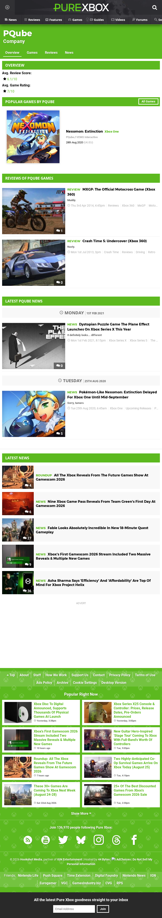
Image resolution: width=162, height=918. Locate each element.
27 (29, 538)
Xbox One (116, 408)
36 (29, 591)
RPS (120, 883)
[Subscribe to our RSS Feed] (28, 841)
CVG (108, 883)
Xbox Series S (138, 340)
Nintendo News (134, 876)
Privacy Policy (119, 675)
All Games (148, 101)
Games (32, 53)
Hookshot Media (31, 859)
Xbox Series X (118, 340)
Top (12, 675)
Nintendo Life (28, 876)
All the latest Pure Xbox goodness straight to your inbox (81, 900)
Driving (140, 252)
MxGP (142, 205)
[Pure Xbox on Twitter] (63, 841)
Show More (80, 814)
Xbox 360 (128, 205)
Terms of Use (145, 675)
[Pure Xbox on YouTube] (45, 841)
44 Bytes (104, 859)
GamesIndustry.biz (86, 883)
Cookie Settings (85, 683)
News (69, 53)
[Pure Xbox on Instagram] (99, 841)
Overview (12, 53)
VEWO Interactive (87, 137)
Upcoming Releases (138, 408)
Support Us (80, 675)
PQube (17, 33)
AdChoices (123, 859)
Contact (99, 675)
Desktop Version (113, 683)
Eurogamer (48, 883)
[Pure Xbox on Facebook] (134, 841)
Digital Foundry (106, 876)
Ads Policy (44, 683)
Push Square (52, 876)
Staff (37, 675)
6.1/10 (12, 79)
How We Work (56, 675)
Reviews (51, 53)
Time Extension (78, 876)
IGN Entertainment (69, 859)
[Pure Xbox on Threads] (116, 841)
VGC (64, 883)
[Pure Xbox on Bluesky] (81, 841)
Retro (151, 252)
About (24, 675)
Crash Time (111, 252)
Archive (62, 683)
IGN (153, 876)
